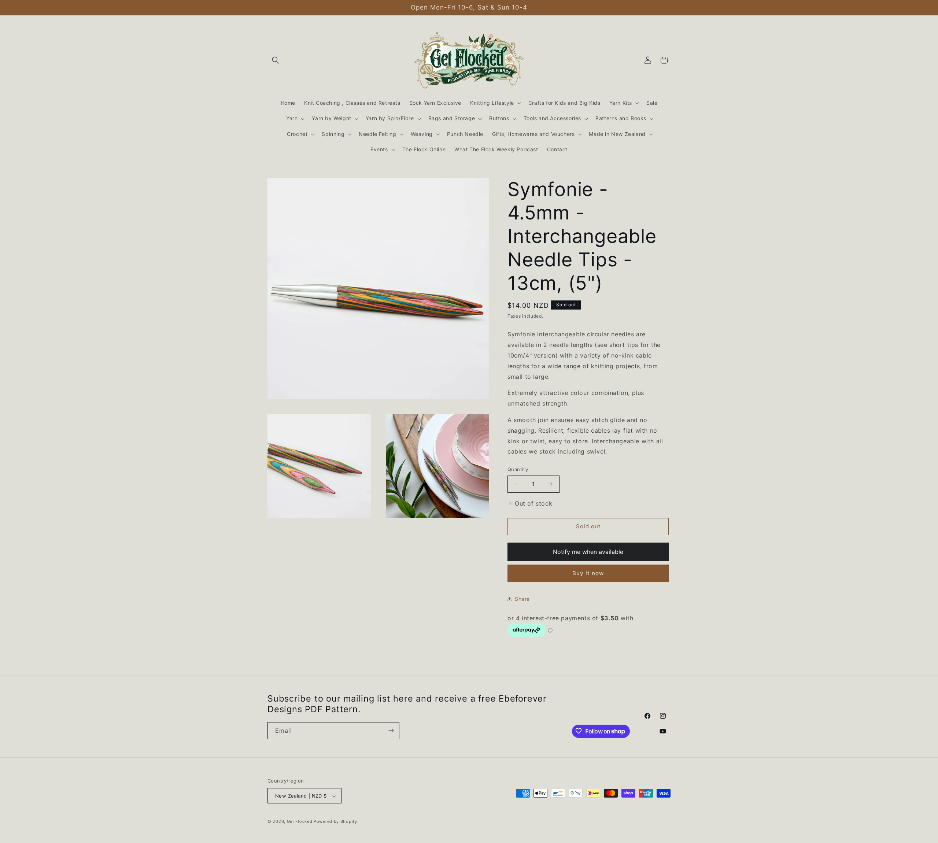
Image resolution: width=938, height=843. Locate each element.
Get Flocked (300, 821)
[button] (275, 60)
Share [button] (522, 599)
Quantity (517, 469)
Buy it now (588, 573)
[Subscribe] (391, 730)
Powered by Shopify (335, 821)
